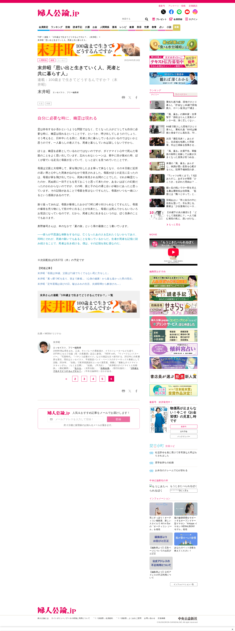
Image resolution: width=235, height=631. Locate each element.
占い (161, 27)
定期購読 (193, 6)
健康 (131, 27)
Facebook (136, 97)
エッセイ (62, 60)
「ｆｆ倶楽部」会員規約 (103, 618)
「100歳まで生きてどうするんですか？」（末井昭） (74, 37)
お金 (95, 27)
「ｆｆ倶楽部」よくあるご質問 (128, 618)
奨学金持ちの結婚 (164, 462)
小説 (169, 27)
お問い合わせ (149, 618)
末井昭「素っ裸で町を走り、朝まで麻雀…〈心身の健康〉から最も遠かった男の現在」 (86, 278)
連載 (176, 27)
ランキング (57, 27)
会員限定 (43, 27)
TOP (40, 37)
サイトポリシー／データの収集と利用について (70, 618)
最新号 (162, 6)
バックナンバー (183, 436)
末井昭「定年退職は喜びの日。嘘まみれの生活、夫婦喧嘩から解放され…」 (80, 283)
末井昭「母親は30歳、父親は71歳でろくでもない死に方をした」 (74, 273)
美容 (139, 27)
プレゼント (161, 19)
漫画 (114, 27)
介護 (87, 27)
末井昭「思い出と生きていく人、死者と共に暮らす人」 (63, 40)
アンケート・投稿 (177, 6)
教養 (154, 27)
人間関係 (104, 27)
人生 (41, 103)
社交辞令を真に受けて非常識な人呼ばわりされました (176, 454)
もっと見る (174, 224)
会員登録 (178, 19)
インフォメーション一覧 (184, 584)
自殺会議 (105, 368)
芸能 (67, 27)
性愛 (146, 27)
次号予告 (184, 431)
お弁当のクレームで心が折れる (171, 470)
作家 (48, 103)
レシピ (123, 27)
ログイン (193, 19)
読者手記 (77, 27)
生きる (78, 368)
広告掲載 (161, 618)
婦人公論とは (43, 618)
